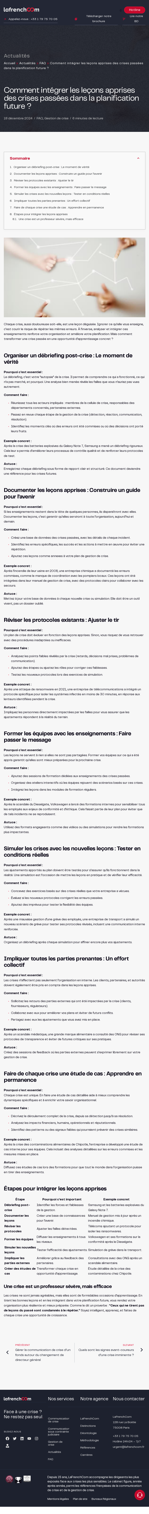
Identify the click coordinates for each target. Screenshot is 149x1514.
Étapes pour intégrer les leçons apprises (41, 214)
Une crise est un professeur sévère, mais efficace (51, 219)
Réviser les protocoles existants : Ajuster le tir (44, 180)
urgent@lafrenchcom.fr (128, 1447)
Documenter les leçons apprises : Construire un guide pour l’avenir (58, 173)
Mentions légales (58, 1499)
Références (87, 1447)
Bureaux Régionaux (104, 1499)
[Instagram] (36, 1438)
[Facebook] (7, 1438)
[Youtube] (29, 1438)
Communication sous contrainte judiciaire (58, 1431)
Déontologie (88, 1433)
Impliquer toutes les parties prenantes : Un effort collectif (52, 201)
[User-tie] (7, 1445)
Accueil (9, 63)
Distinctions (88, 1426)
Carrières (86, 1455)
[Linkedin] (22, 1438)
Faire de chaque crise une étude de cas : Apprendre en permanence (59, 207)
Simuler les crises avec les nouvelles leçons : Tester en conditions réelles (62, 194)
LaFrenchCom (89, 1418)
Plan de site (80, 1499)
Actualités (27, 63)
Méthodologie (89, 1440)
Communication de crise (58, 1420)
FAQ (43, 63)
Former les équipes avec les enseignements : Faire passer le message (60, 187)
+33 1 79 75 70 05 (125, 1436)
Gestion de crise (56, 118)
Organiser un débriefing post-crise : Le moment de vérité (51, 167)
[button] (121, 10)
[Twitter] (14, 1438)
